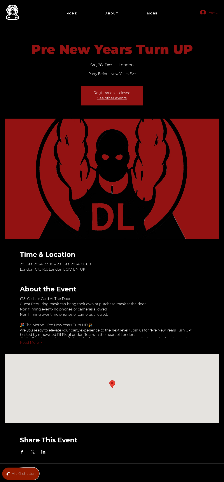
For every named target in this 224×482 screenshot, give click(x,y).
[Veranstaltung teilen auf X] (33, 452)
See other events (112, 98)
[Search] (214, 13)
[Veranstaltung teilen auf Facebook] (22, 452)
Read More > (31, 342)
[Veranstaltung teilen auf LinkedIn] (43, 452)
